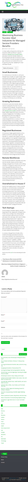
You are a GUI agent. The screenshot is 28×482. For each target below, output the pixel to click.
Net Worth (3, 434)
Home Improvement (5, 428)
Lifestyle (3, 432)
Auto (2, 408)
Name (3, 315)
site (11, 252)
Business (4, 32)
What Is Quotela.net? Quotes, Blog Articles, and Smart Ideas (13, 395)
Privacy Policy (4, 457)
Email (3, 321)
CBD (2, 413)
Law (2, 430)
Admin (13, 48)
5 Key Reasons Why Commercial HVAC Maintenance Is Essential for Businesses (12, 260)
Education (3, 415)
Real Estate (3, 438)
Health (2, 426)
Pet (1, 436)
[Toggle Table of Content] (15, 68)
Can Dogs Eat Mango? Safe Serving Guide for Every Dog (13, 370)
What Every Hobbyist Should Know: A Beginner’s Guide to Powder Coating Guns (13, 265)
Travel (2, 443)
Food (2, 421)
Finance (2, 419)
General (2, 423)
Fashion (2, 417)
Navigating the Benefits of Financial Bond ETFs (11, 368)
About (2, 459)
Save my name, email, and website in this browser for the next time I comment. (14, 337)
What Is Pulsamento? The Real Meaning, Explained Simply (13, 397)
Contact (3, 462)
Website (3, 327)
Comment (4, 297)
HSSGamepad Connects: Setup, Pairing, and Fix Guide (12, 375)
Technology (10, 32)
